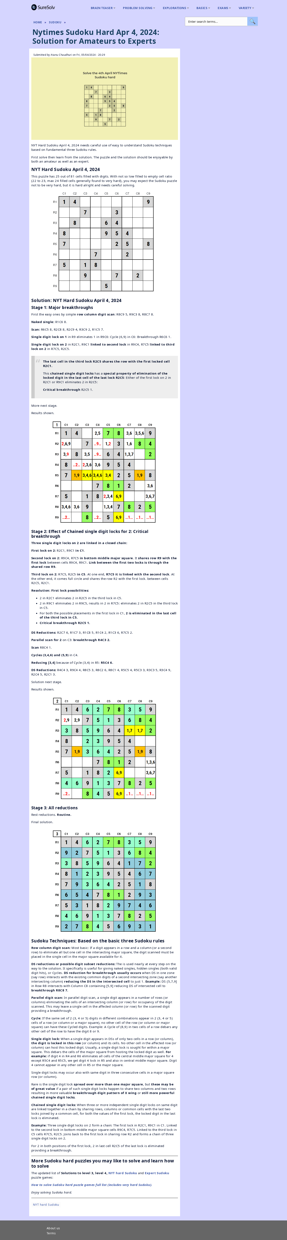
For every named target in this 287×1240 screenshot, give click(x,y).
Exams (222, 8)
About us (53, 1228)
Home (37, 22)
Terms (51, 1233)
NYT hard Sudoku (122, 1173)
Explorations (173, 8)
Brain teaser (101, 8)
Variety (244, 8)
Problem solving (136, 8)
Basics (200, 8)
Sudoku (55, 22)
